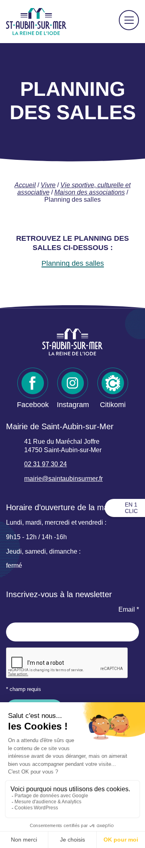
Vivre (48, 185)
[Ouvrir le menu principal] (129, 20)
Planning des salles (72, 263)
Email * (128, 609)
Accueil (25, 185)
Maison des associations (89, 192)
